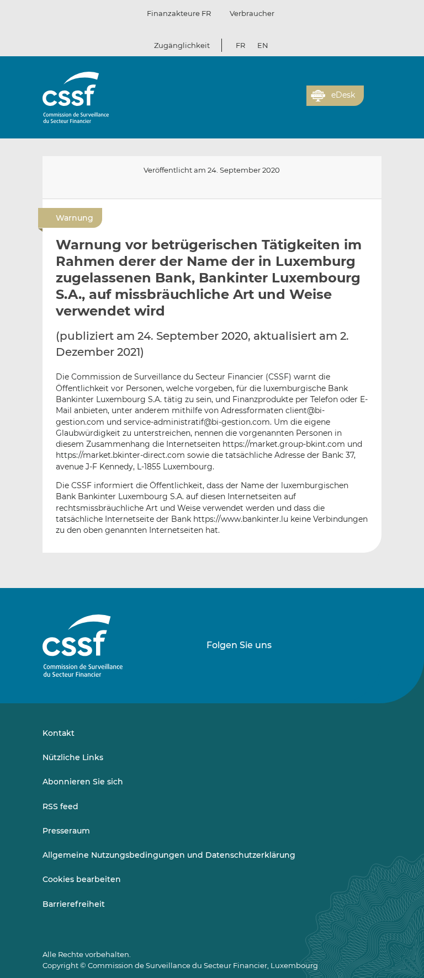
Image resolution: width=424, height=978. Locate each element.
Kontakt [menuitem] (59, 733)
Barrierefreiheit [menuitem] (74, 904)
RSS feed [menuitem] (60, 806)
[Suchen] (281, 102)
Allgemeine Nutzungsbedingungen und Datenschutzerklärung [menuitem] (169, 855)
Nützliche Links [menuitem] (73, 757)
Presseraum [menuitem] (66, 831)
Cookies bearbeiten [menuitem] (82, 879)
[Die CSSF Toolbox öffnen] (294, 102)
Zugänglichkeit (182, 45)
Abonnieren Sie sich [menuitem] (83, 782)
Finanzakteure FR (179, 13)
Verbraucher (252, 13)
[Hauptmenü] (372, 93)
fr (240, 45)
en (262, 45)
